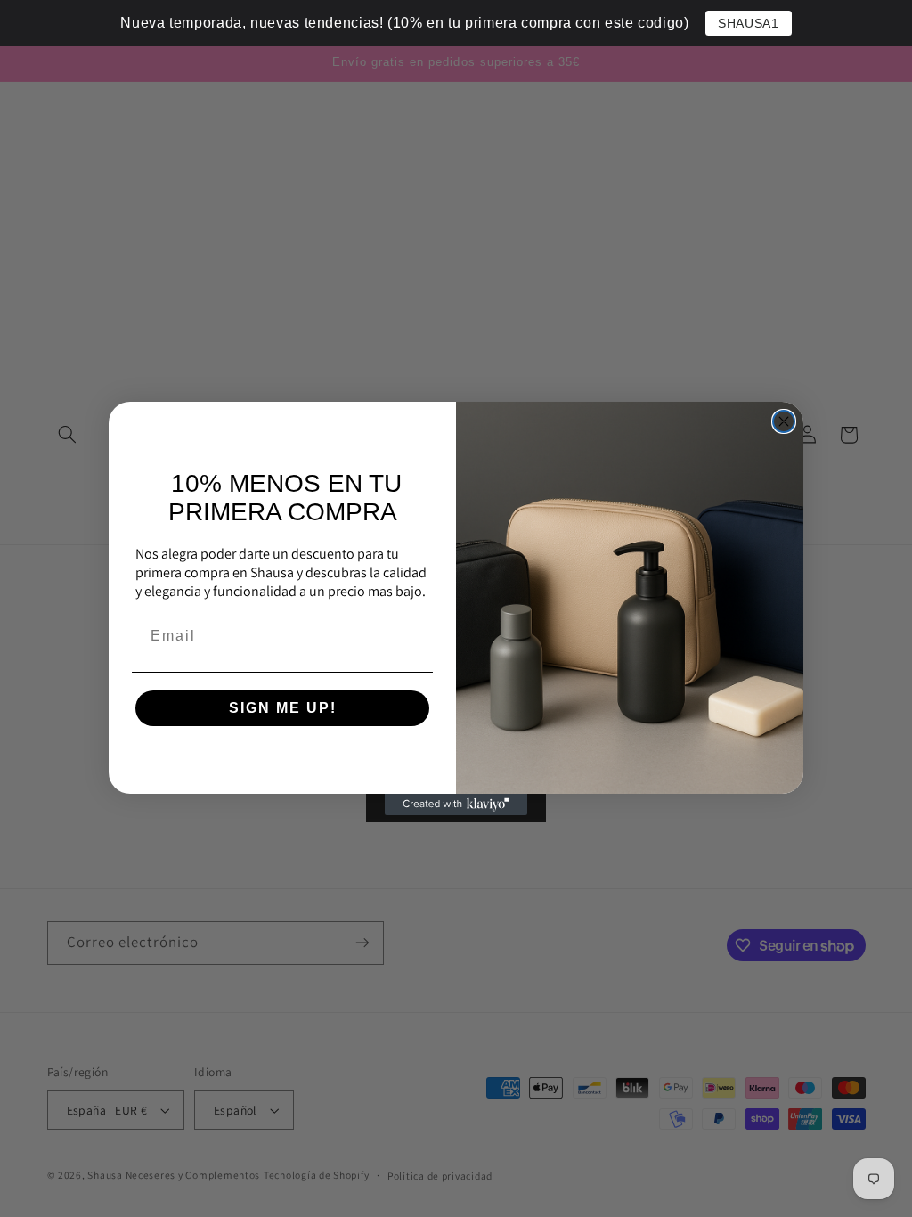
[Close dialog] (783, 421)
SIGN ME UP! (283, 707)
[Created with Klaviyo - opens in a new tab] (456, 804)
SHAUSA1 (748, 23)
